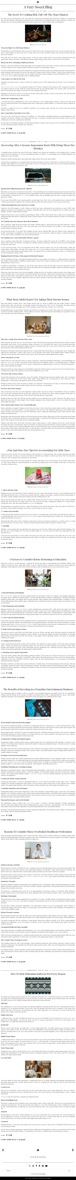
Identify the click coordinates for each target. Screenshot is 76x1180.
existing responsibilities (21, 609)
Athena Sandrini (37, 185)
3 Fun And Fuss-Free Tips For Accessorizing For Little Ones (38, 450)
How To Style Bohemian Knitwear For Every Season (38, 973)
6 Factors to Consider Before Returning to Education (38, 559)
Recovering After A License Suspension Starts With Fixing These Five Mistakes (38, 146)
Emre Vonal (38, 45)
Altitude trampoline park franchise (12, 762)
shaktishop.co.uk (34, 1041)
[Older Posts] (72, 1149)
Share (4, 135)
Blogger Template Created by (38, 1178)
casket (42, 344)
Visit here (3, 1097)
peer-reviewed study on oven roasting (12, 87)
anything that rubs (27, 516)
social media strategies (36, 773)
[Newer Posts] (3, 1149)
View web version (38, 1157)
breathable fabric (66, 1018)
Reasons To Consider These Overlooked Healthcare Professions (38, 831)
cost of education (8, 596)
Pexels (45, 45)
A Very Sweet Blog (38, 6)
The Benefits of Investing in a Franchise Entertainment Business (38, 689)
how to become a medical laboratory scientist (36, 876)
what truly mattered (9, 362)
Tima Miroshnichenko (38, 336)
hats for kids (31, 503)
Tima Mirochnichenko (38, 862)
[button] (38, 2)
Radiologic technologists (13, 901)
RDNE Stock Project (37, 589)
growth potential (30, 803)
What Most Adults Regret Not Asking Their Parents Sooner (38, 299)
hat (3, 462)
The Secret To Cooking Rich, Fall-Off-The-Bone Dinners (38, 14)
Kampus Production (38, 487)
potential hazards (36, 930)
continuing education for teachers (23, 624)
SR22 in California (24, 195)
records (38, 249)
